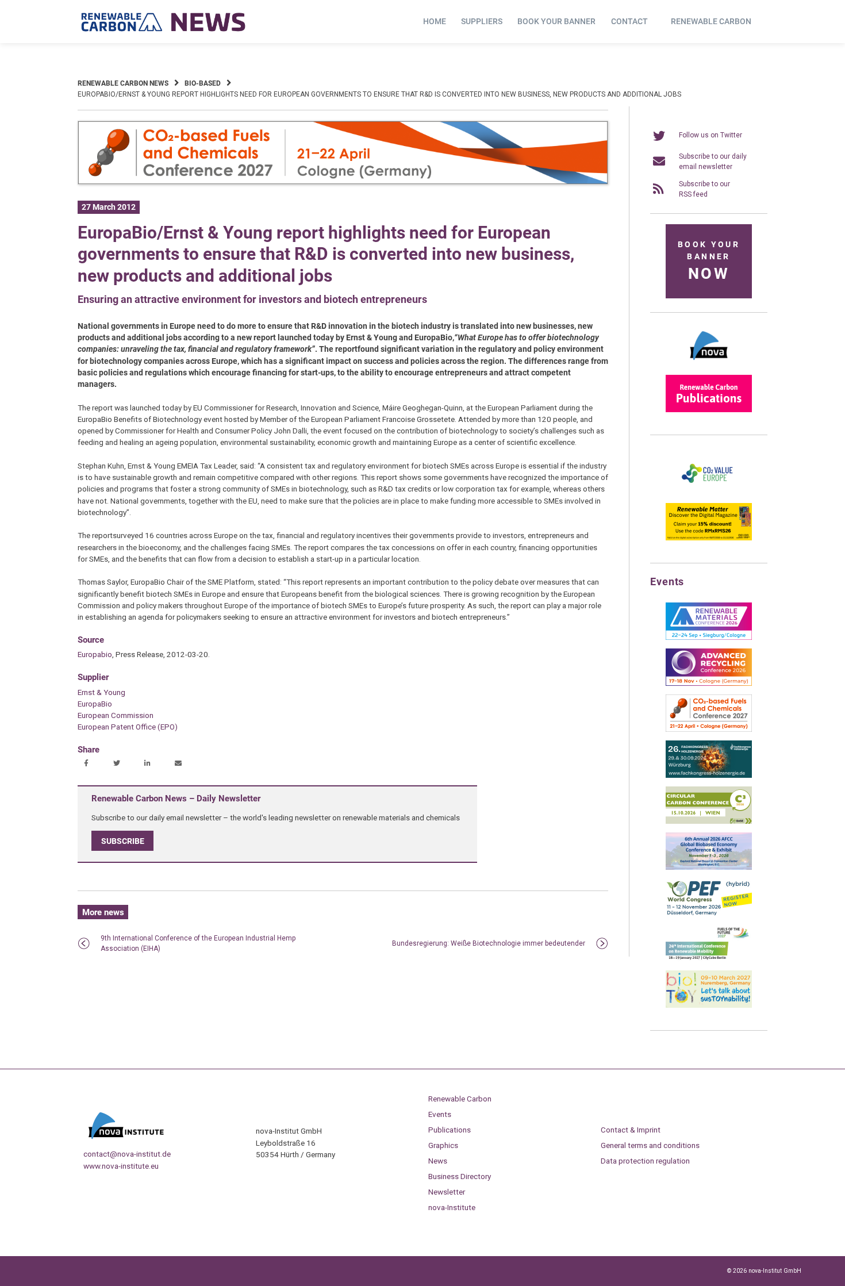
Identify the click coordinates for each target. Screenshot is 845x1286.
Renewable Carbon (711, 21)
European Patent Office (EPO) (128, 726)
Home (434, 21)
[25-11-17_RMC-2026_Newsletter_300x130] (709, 638)
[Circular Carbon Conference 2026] (709, 821)
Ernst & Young (101, 692)
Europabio (95, 654)
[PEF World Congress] (709, 913)
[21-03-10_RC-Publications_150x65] (709, 410)
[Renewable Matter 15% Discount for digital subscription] (709, 538)
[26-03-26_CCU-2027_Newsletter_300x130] (709, 729)
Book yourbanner (709, 261)
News (437, 1160)
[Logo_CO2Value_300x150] (709, 492)
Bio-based (203, 83)
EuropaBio (95, 703)
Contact (629, 21)
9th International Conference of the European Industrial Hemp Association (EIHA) (198, 943)
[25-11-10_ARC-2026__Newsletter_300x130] (709, 684)
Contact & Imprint (630, 1129)
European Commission (115, 715)
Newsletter (446, 1191)
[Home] (164, 22)
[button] (88, 764)
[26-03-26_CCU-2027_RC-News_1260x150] (343, 182)
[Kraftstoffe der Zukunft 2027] (709, 959)
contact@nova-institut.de (127, 1153)
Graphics (443, 1145)
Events (439, 1114)
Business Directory (459, 1176)
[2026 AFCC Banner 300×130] (709, 867)
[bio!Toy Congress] (709, 1005)
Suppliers (481, 21)
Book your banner (556, 21)
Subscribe (122, 840)
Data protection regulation (645, 1160)
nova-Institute (451, 1207)
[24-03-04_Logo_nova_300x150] (709, 364)
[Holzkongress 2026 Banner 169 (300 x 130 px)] (709, 775)
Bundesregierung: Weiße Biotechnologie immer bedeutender (488, 943)
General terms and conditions (650, 1145)
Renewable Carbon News (123, 83)
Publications (449, 1129)
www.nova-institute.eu (121, 1165)
